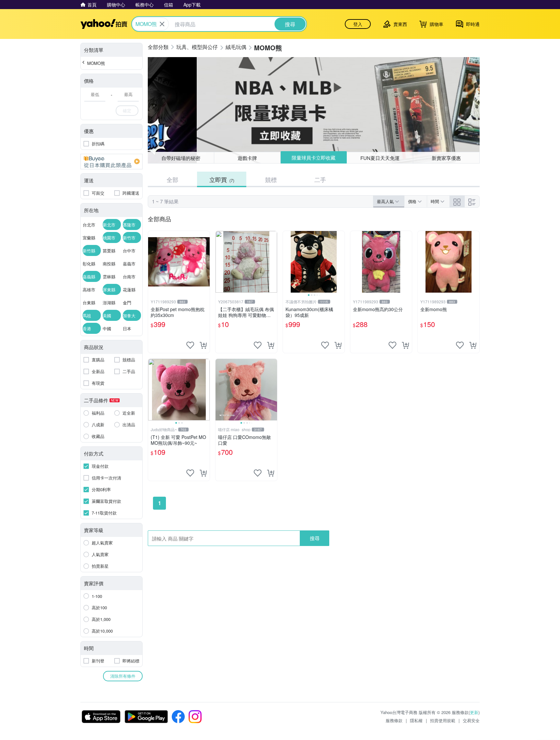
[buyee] (111, 161)
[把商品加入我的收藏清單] (190, 345)
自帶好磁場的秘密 (180, 157)
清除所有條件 (122, 676)
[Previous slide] (287, 262)
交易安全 (471, 720)
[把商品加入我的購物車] (203, 345)
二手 (320, 179)
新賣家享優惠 (446, 157)
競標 (271, 179)
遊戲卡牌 (247, 157)
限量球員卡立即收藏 (313, 157)
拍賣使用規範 (442, 720)
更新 (474, 712)
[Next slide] (340, 262)
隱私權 (416, 720)
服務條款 (394, 720)
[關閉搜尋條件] (162, 24)
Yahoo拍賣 (103, 24)
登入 (357, 24)
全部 (172, 179)
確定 (127, 110)
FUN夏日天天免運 (380, 157)
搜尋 (315, 538)
